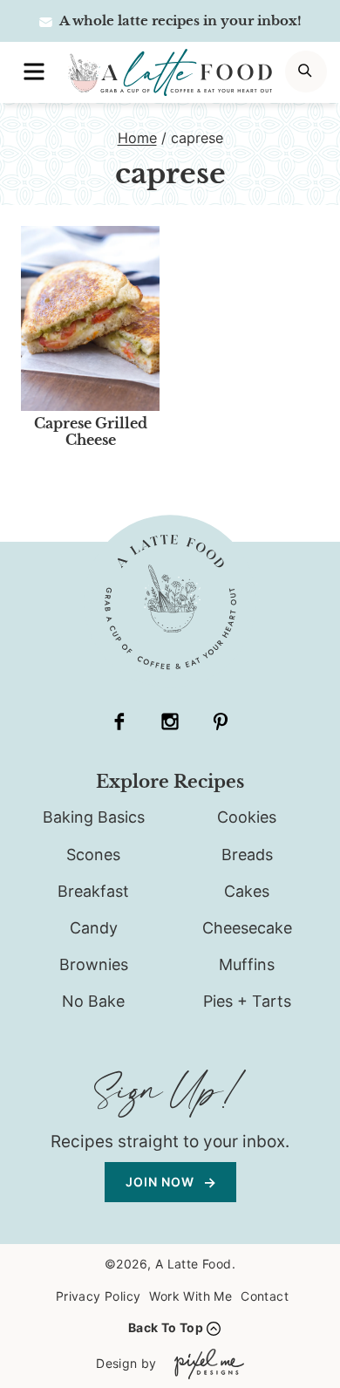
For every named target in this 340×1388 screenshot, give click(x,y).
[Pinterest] (220, 721)
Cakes (246, 891)
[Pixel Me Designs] (205, 1364)
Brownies (93, 964)
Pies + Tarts (247, 1001)
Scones (93, 854)
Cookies (246, 817)
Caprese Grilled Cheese (90, 431)
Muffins (247, 964)
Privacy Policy (98, 1296)
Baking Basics (94, 817)
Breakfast (93, 891)
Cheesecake (247, 928)
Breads (247, 854)
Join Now (162, 1181)
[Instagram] (170, 721)
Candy (94, 928)
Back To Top (165, 1327)
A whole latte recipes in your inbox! (179, 20)
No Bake (93, 1001)
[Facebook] (119, 721)
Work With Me (190, 1296)
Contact (265, 1296)
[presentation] (90, 318)
